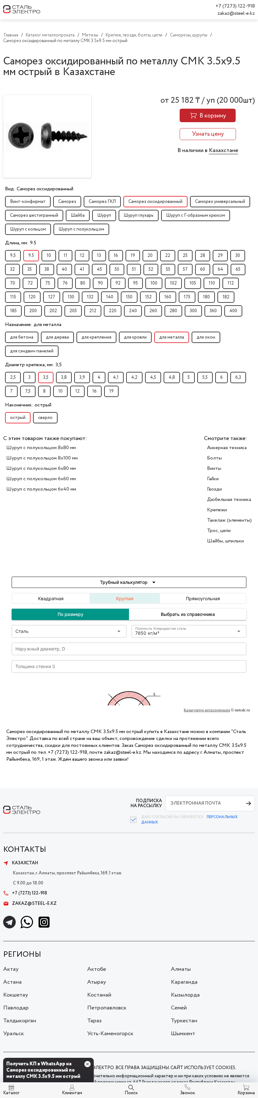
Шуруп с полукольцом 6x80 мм (41, 468)
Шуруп (104, 215)
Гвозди (214, 489)
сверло (45, 418)
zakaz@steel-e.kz (236, 13)
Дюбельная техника (229, 499)
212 (92, 311)
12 (82, 256)
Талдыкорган (19, 1021)
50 (117, 269)
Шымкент (183, 1034)
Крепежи (217, 510)
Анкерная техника (227, 447)
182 (225, 297)
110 (212, 283)
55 (168, 269)
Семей (179, 1008)
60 (202, 269)
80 (82, 283)
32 (12, 269)
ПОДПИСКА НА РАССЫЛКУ (146, 803)
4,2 (134, 377)
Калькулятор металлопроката (207, 710)
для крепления (96, 337)
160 (167, 297)
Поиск (131, 1093)
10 (49, 256)
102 (173, 283)
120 (32, 297)
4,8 (172, 377)
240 (133, 311)
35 (29, 269)
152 (148, 297)
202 (53, 311)
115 (13, 297)
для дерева (57, 337)
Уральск (13, 1034)
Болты (214, 458)
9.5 (31, 256)
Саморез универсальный (220, 201)
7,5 (28, 391)
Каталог (11, 1093)
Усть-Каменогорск (110, 1034)
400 (233, 311)
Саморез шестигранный (34, 215)
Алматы (181, 969)
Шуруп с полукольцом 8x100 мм (42, 458)
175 (187, 297)
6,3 (238, 377)
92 (118, 283)
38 (46, 269)
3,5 (45, 377)
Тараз (94, 1021)
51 (134, 269)
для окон (206, 337)
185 (13, 311)
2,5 (13, 377)
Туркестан (184, 1021)
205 (73, 311)
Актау (11, 969)
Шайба (78, 215)
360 (213, 311)
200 (33, 311)
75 (47, 283)
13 (99, 256)
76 (65, 283)
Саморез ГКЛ (102, 201)
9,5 (13, 256)
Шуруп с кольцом (28, 229)
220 (112, 311)
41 (82, 269)
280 (173, 311)
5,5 (205, 377)
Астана (12, 982)
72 (30, 283)
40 (64, 269)
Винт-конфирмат (28, 201)
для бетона (21, 337)
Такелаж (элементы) (229, 520)
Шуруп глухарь (139, 215)
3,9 (82, 377)
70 (12, 283)
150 (129, 297)
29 (220, 256)
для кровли (135, 337)
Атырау (96, 982)
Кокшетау (15, 995)
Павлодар (16, 1008)
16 (116, 256)
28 (202, 256)
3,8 (64, 377)
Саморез (67, 201)
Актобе (96, 969)
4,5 (153, 377)
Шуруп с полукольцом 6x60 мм (41, 478)
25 (185, 256)
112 (230, 283)
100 (153, 283)
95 (135, 283)
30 (237, 256)
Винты (214, 468)
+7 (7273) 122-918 (235, 6)
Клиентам (72, 1093)
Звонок (187, 1093)
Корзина (246, 1093)
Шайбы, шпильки (225, 541)
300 (193, 311)
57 (185, 269)
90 (100, 283)
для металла (171, 337)
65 (238, 269)
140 (109, 297)
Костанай (99, 995)
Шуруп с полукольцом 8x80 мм (41, 447)
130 (71, 297)
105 (192, 283)
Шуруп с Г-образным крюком (195, 215)
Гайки (213, 478)
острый (17, 418)
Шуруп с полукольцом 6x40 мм (41, 489)
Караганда (184, 982)
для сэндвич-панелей (31, 351)
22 (167, 256)
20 (150, 256)
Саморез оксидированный (155, 201)
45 (99, 269)
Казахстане (223, 150)
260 (153, 311)
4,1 (116, 377)
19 (133, 256)
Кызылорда (185, 995)
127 (51, 297)
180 (206, 297)
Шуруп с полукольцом (81, 229)
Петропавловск (106, 1008)
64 (220, 269)
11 (65, 256)
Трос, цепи (219, 530)
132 (90, 297)
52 (151, 269)
